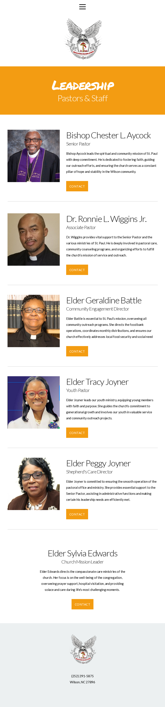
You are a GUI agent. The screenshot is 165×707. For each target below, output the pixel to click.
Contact (77, 186)
